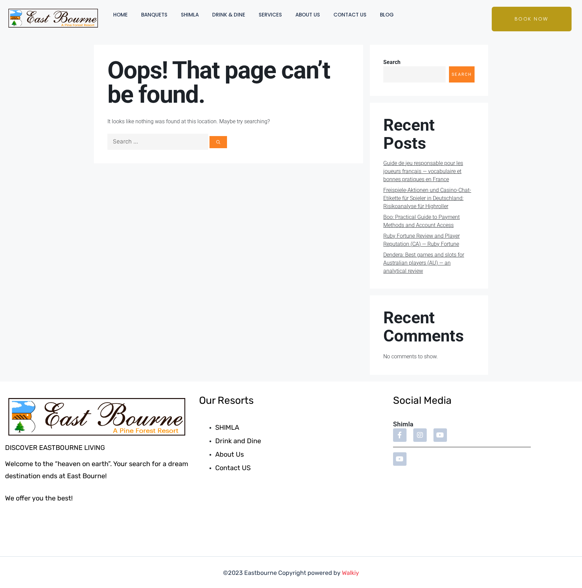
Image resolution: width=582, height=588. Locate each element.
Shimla (190, 14)
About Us (307, 14)
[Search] (218, 142)
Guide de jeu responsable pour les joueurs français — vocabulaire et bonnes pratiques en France (423, 171)
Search (391, 62)
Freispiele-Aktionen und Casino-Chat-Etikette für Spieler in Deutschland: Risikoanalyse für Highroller (427, 198)
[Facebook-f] (400, 435)
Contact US (349, 14)
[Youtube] (440, 435)
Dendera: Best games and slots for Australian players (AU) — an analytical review (423, 263)
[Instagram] (420, 435)
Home (120, 14)
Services (270, 14)
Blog (387, 14)
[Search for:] (158, 141)
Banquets (154, 14)
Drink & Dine (228, 14)
